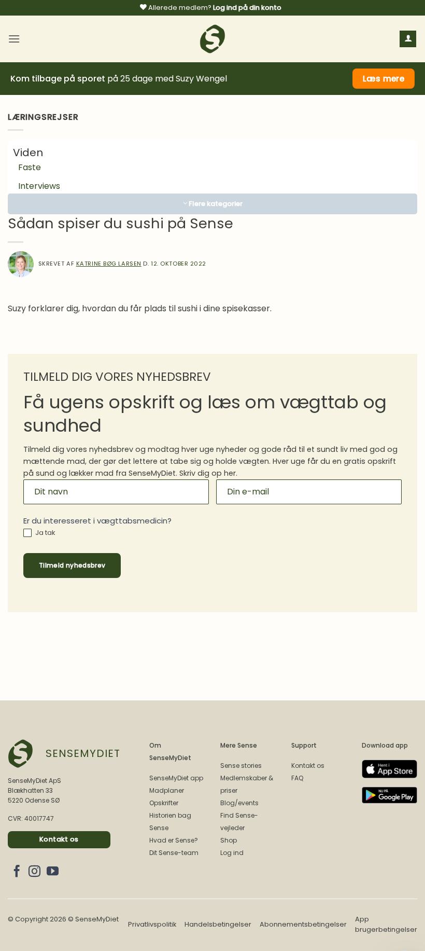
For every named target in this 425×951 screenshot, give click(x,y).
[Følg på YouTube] (53, 872)
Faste (29, 167)
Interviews (39, 186)
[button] (14, 38)
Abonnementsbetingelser (303, 924)
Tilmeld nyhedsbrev (72, 565)
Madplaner (166, 790)
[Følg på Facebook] (17, 872)
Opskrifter (163, 802)
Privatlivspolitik (152, 924)
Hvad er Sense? (173, 840)
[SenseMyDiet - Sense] (212, 39)
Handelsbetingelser (218, 924)
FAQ (297, 778)
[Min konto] (408, 39)
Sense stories (241, 765)
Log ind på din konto (247, 7)
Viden (28, 152)
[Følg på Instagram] (34, 872)
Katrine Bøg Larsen (108, 263)
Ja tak (44, 533)
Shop (228, 840)
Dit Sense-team (174, 852)
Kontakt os (307, 765)
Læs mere (384, 78)
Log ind (232, 852)
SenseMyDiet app (176, 778)
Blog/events (239, 802)
